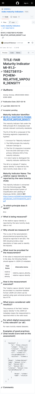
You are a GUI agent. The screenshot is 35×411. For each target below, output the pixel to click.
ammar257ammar (10, 43)
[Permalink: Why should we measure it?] (1, 230)
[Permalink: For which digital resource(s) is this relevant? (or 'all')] (1, 321)
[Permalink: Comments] (1, 387)
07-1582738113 (8, 28)
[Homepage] (17, 3)
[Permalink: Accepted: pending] (1, 110)
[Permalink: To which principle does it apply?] (1, 207)
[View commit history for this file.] (32, 42)
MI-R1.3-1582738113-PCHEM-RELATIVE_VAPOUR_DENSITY (17, 118)
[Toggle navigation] (3, 3)
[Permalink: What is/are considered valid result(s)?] (1, 303)
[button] (29, 341)
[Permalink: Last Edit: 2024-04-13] (1, 106)
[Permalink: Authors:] (1, 89)
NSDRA (7, 9)
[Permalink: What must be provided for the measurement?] (1, 251)
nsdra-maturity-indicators (12, 12)
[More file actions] (32, 52)
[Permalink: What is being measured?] (1, 216)
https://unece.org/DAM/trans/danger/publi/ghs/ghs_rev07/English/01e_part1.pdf (17, 198)
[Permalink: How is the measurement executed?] (1, 283)
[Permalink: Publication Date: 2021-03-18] (1, 101)
